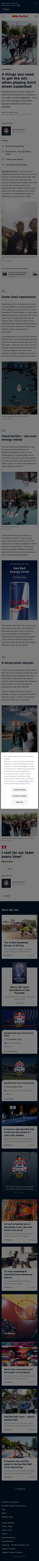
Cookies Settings (19, 790)
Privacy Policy (24, 781)
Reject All (19, 802)
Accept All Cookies (19, 796)
